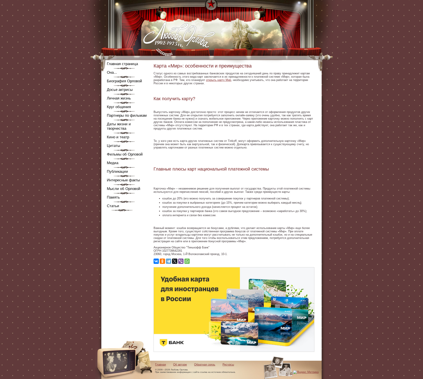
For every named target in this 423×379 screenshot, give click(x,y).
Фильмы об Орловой (125, 154)
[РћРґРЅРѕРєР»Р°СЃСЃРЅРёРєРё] (162, 261)
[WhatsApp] (187, 261)
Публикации (117, 171)
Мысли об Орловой (123, 189)
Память (113, 197)
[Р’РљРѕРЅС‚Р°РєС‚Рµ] (156, 261)
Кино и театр (118, 137)
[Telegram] (168, 261)
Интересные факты (123, 180)
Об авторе (180, 364)
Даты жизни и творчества (119, 126)
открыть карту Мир (218, 80)
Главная (160, 364)
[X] (174, 261)
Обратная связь (204, 364)
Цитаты (113, 146)
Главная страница (122, 64)
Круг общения (119, 107)
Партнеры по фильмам (127, 115)
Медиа (112, 163)
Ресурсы (228, 364)
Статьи (113, 206)
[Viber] (181, 261)
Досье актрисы (120, 90)
